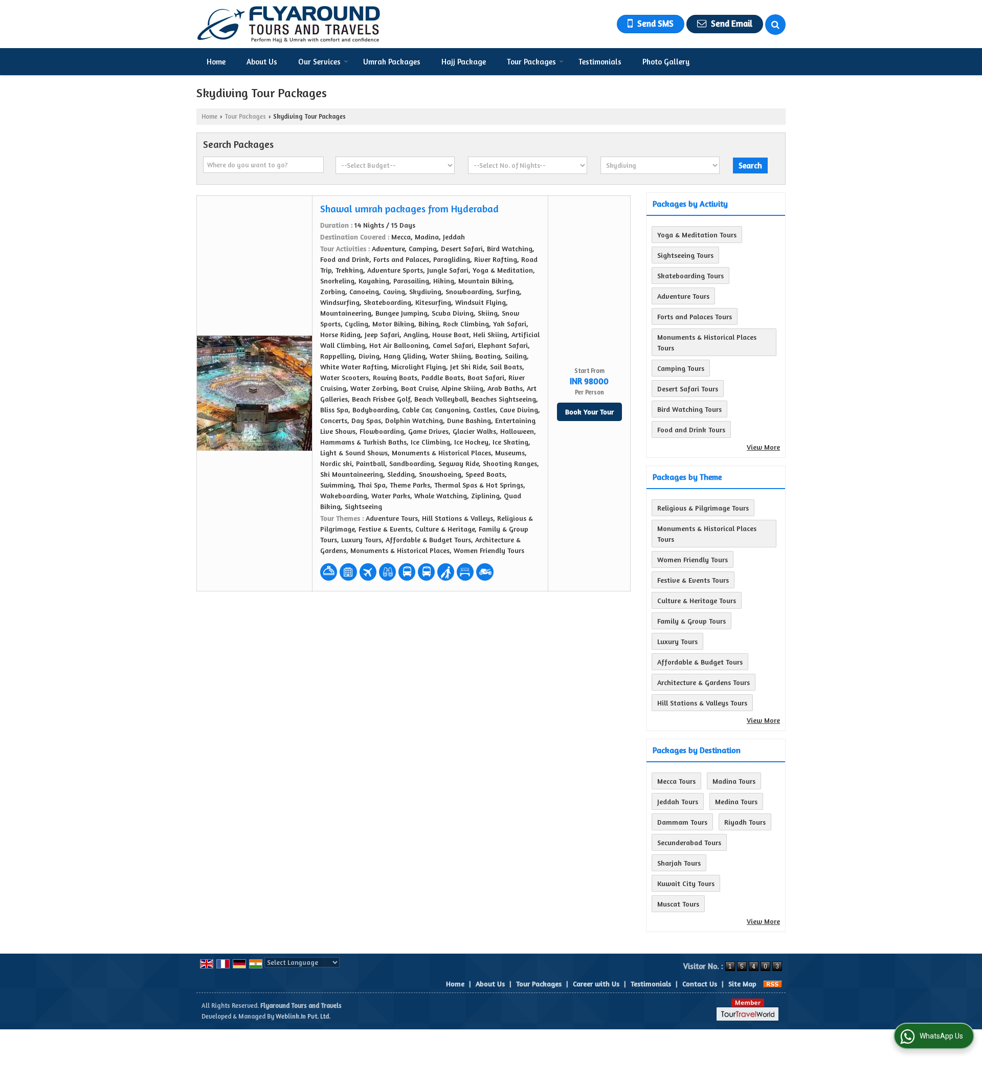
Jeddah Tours (677, 801)
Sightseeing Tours (685, 255)
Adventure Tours (683, 296)
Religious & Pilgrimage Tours (703, 507)
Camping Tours (680, 368)
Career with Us (596, 983)
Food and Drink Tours (691, 429)
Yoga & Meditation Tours (696, 234)
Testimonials (599, 62)
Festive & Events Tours (693, 580)
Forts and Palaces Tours (694, 316)
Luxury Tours (677, 641)
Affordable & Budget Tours (700, 661)
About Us (262, 62)
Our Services (319, 62)
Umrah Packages (391, 62)
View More (763, 447)
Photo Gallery (665, 62)
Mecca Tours (676, 781)
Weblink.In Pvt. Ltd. (303, 1016)
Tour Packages (531, 62)
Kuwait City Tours (686, 883)
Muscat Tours (678, 903)
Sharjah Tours (679, 862)
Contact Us (699, 983)
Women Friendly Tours (692, 559)
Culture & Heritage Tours (696, 600)
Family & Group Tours (691, 620)
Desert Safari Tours (687, 388)
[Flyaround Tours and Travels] (288, 24)
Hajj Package (463, 62)
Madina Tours (733, 781)
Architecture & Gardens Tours (703, 682)
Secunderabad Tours (689, 842)
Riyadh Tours (745, 822)
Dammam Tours (682, 822)
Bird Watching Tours (689, 409)
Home (216, 62)
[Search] (775, 24)
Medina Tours (736, 801)
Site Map (742, 983)
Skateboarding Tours (690, 275)
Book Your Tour (589, 411)
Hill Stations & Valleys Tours (702, 702)
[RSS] (773, 983)
